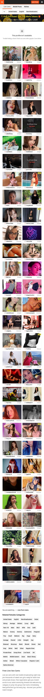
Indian (5, 661)
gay (32, 640)
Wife (23, 628)
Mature (5, 632)
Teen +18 (6, 628)
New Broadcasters (31, 11)
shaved (13, 640)
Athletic (19, 623)
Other (22, 648)
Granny (12, 632)
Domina (19, 632)
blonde (27, 644)
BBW (32, 623)
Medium (16, 636)
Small (10, 636)
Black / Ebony (31, 657)
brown (34, 644)
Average (12, 623)
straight (25, 640)
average (5, 640)
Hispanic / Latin (34, 661)
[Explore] (2, 2)
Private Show (7, 652)
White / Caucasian (21, 661)
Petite (36, 619)
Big (23, 636)
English (21, 11)
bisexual (5, 644)
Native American (8, 665)
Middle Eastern (14, 657)
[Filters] (4, 11)
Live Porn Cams (23, 610)
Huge (28, 636)
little (19, 640)
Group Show (17, 652)
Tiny (4, 636)
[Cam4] (11, 2)
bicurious (14, 644)
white (10, 648)
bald (16, 648)
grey (4, 648)
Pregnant (37, 632)
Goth (34, 628)
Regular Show (30, 648)
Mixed (12, 661)
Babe (12, 628)
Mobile (5, 657)
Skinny (5, 623)
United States (13, 11)
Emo (28, 628)
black (20, 644)
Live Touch (27, 652)
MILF (18, 628)
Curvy (26, 623)
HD (34, 652)
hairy (34, 636)
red (39, 644)
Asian (23, 657)
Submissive (27, 632)
